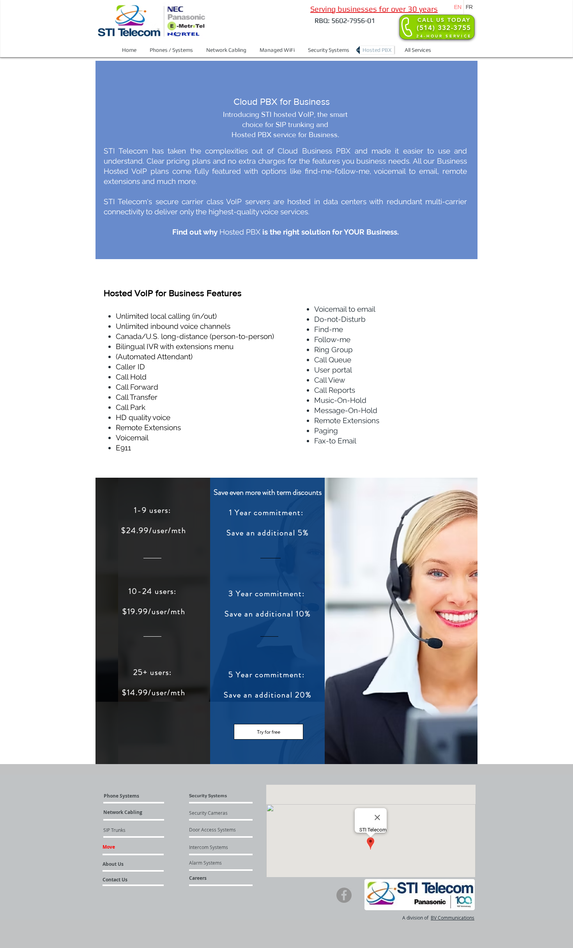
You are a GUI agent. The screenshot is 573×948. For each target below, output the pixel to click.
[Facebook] (344, 895)
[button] (171, 50)
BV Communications (452, 917)
